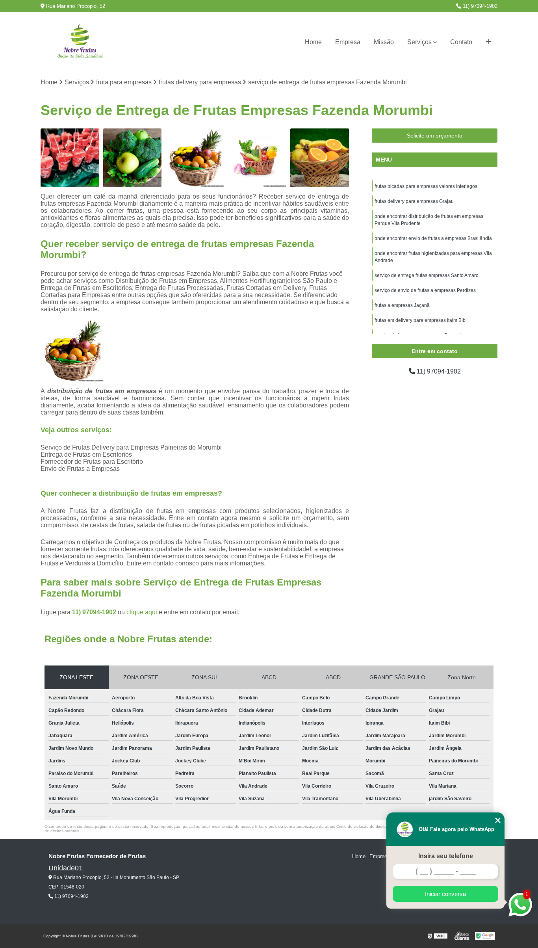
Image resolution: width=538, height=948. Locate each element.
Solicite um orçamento (434, 135)
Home (313, 42)
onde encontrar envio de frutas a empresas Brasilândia (433, 238)
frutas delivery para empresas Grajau (414, 201)
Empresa (347, 42)
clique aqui (141, 612)
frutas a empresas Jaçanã (402, 305)
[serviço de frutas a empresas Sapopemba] (194, 157)
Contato (461, 42)
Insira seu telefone (445, 856)
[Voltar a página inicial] (80, 42)
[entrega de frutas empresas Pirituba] (70, 157)
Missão (384, 42)
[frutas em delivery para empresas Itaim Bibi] (257, 157)
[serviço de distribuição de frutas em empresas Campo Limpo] (319, 157)
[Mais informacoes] (488, 42)
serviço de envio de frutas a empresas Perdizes (425, 290)
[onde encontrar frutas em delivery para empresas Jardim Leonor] (132, 157)
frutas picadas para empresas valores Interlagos (426, 186)
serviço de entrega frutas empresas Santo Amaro (427, 275)
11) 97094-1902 (479, 6)
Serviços (419, 42)
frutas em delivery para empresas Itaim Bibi (421, 320)
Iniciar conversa (445, 893)
